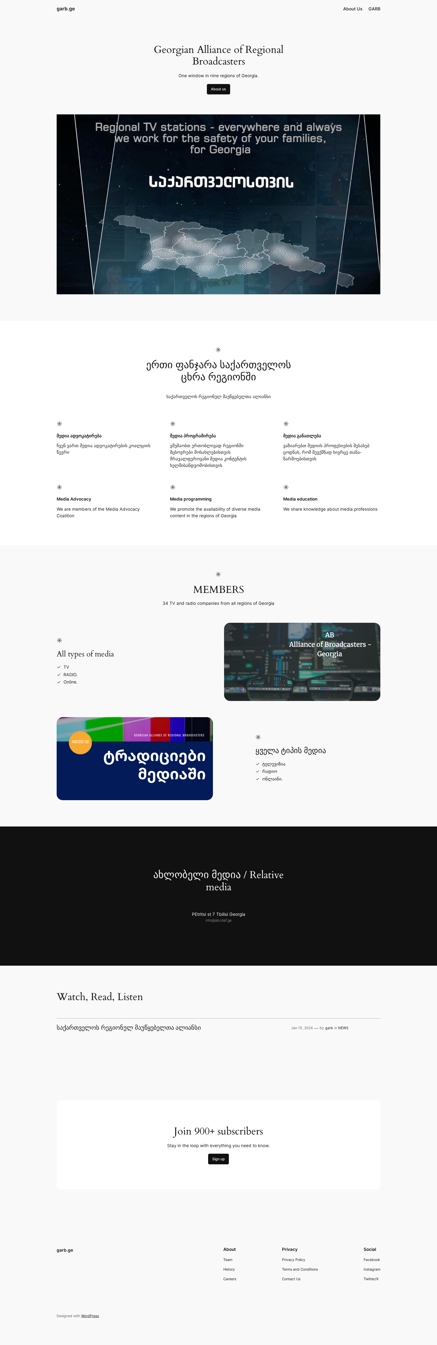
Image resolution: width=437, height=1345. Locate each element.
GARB (374, 8)
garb (329, 1028)
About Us (352, 8)
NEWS (343, 1028)
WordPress (90, 1316)
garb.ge (66, 9)
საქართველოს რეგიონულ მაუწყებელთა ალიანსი (129, 1028)
